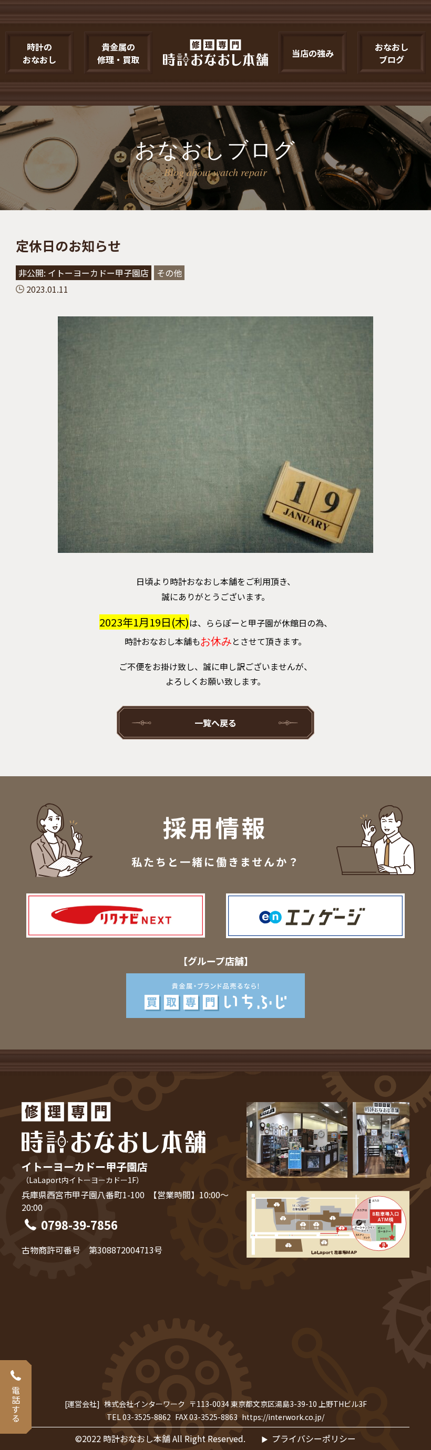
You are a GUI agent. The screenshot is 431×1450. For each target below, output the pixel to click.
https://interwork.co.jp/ (283, 1417)
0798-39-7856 (79, 1224)
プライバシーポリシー (313, 1438)
